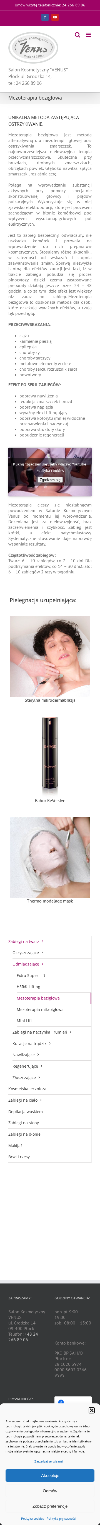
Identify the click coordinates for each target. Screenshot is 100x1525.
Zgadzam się (50, 480)
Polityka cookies (32, 1518)
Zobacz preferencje (50, 1506)
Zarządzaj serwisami (48, 1461)
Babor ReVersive (50, 800)
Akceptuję (50, 1475)
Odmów (50, 1490)
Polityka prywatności (61, 1518)
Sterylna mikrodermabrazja (50, 700)
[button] (91, 1410)
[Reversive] (50, 757)
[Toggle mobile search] (77, 35)
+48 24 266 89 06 (23, 1336)
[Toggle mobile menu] (89, 35)
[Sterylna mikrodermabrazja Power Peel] (50, 656)
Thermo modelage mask (50, 901)
